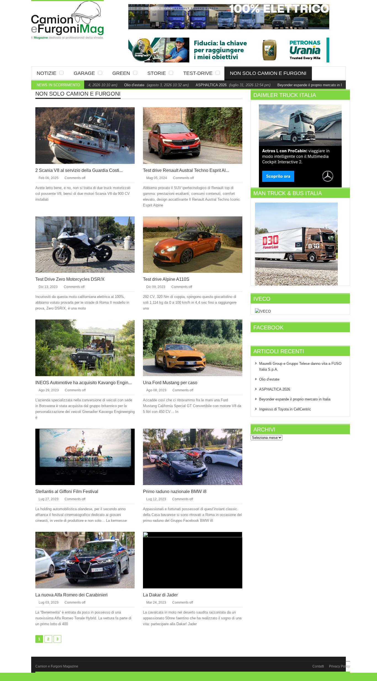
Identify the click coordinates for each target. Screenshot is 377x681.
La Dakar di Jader (160, 595)
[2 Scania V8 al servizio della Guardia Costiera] (89, 135)
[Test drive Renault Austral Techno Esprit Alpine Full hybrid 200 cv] (197, 135)
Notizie (46, 73)
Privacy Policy (339, 666)
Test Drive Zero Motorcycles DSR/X (70, 279)
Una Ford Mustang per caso (170, 382)
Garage (84, 73)
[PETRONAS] (228, 49)
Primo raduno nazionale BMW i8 (174, 491)
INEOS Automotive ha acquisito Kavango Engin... (83, 382)
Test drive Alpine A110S (166, 279)
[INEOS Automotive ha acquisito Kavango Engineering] (89, 347)
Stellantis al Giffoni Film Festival (66, 491)
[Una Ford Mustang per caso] (197, 347)
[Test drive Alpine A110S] (197, 244)
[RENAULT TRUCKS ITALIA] (228, 16)
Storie (156, 73)
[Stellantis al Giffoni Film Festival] (89, 456)
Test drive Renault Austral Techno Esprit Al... (186, 170)
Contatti (318, 666)
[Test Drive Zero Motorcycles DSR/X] (89, 244)
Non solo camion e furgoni (268, 73)
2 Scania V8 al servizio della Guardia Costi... (79, 170)
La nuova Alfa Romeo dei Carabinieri (71, 595)
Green (121, 73)
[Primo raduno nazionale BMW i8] (197, 456)
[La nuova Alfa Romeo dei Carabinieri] (89, 559)
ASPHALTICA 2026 (194, 85)
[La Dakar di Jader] (197, 559)
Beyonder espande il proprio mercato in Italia (296, 85)
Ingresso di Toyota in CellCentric (285, 409)
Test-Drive (198, 73)
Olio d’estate (118, 85)
